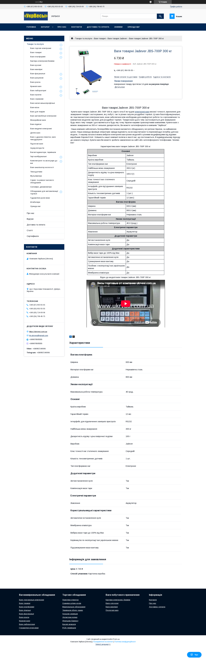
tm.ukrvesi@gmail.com (38, 335)
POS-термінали (69, 628)
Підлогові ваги (36, 144)
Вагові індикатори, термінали (43, 152)
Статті (30, 230)
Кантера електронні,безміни (42, 61)
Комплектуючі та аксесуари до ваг (43, 162)
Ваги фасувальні (37, 74)
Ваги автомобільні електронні (43, 116)
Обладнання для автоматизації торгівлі (44, 192)
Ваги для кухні (112, 603)
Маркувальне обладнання (73, 607)
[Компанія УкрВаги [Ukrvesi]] (36, 20)
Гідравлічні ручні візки (40, 198)
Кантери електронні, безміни (118, 600)
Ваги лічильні (25, 610)
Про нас (61, 27)
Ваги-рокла (35, 82)
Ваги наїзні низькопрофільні (42, 103)
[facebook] (70, 337)
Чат (196, 655)
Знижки (118, 27)
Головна (31, 27)
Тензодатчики (36, 172)
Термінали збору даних (72, 610)
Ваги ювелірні (36, 69)
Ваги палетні (35, 95)
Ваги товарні (100, 38)
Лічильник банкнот (70, 621)
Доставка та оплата (98, 27)
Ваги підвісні (35, 124)
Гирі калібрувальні (38, 156)
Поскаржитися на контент (103, 642)
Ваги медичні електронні (41, 129)
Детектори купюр (69, 617)
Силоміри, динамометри (41, 187)
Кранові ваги (35, 86)
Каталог (45, 27)
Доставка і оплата (157, 607)
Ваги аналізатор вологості (42, 167)
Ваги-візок (34, 107)
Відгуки (30, 219)
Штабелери (35, 202)
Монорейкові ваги (38, 120)
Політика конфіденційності (125, 642)
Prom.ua (116, 639)
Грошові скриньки (70, 614)
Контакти (76, 27)
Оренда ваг (134, 27)
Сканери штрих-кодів (71, 603)
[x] (73, 337)
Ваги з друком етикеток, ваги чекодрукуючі (43, 138)
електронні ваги (142, 112)
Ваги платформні (37, 57)
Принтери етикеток (70, 600)
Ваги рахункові (36, 78)
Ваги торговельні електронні (31, 600)
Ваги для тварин (37, 112)
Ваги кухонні (35, 65)
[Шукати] (160, 16)
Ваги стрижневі (36, 99)
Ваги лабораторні (38, 90)
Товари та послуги (83, 38)
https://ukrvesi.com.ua (38, 331)
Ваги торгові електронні (40, 48)
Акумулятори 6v (37, 148)
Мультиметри (36, 176)
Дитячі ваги (35, 133)
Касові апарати (69, 624)
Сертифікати (33, 236)
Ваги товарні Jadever (117, 38)
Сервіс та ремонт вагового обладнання (42, 181)
